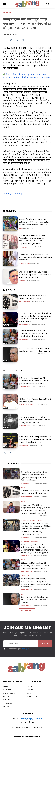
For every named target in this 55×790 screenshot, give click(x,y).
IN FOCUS (9, 290)
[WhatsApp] (22, 39)
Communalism (24, 263)
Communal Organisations (31, 520)
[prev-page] (5, 453)
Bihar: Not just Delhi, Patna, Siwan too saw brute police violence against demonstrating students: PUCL (36, 582)
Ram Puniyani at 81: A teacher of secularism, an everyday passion (34, 349)
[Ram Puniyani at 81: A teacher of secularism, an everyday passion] (10, 354)
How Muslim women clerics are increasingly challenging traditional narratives (35, 257)
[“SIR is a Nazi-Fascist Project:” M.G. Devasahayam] (10, 401)
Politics (7, 13)
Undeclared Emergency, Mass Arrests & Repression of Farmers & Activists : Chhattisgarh (35, 275)
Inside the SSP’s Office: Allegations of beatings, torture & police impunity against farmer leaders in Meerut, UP (35, 509)
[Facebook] (5, 39)
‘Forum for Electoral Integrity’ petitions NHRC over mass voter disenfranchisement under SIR (34, 222)
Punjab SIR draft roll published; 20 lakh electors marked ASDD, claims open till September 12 (35, 439)
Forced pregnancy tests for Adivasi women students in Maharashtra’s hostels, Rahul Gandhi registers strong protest (35, 317)
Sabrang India (24, 301)
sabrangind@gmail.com (30, 718)
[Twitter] (11, 39)
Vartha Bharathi (26, 405)
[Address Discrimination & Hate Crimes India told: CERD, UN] (10, 301)
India (21, 228)
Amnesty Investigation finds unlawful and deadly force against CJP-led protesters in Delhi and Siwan (34, 476)
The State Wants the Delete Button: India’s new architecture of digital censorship (34, 420)
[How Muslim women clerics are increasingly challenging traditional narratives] (10, 258)
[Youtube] (33, 722)
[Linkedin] (16, 39)
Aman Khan (23, 445)
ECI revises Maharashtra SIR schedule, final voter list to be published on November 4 (33, 333)
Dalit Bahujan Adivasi (8, 325)
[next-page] (10, 453)
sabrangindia (24, 324)
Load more (26, 611)
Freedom (22, 281)
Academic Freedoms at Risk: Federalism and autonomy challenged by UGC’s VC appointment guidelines (32, 239)
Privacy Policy (26, 649)
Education (23, 247)
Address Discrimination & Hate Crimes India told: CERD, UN (33, 297)
